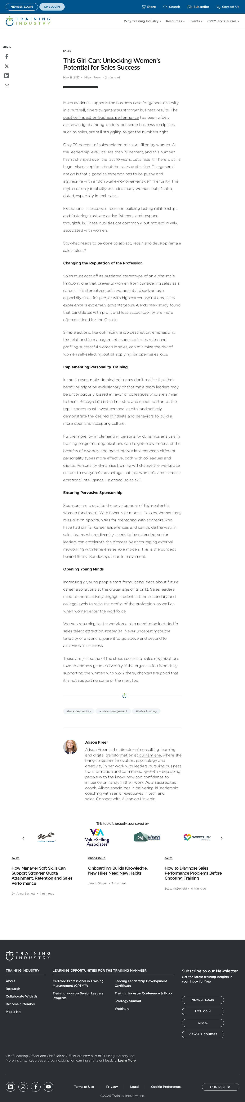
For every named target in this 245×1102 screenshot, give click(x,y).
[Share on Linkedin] (6, 76)
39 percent (83, 145)
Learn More (127, 1060)
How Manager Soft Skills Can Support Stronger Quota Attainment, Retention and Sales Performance (41, 876)
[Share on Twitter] (6, 66)
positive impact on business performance (101, 117)
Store (151, 7)
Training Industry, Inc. (28, 21)
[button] (171, 6)
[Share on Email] (6, 85)
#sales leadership (79, 711)
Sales (67, 50)
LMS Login (52, 6)
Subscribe (201, 7)
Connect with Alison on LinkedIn (125, 799)
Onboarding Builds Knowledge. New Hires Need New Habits (118, 871)
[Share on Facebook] (6, 56)
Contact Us (230, 7)
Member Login (22, 6)
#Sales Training (146, 711)
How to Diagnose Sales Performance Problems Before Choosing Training (193, 873)
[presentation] (24, 838)
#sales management (113, 711)
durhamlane (150, 755)
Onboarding (96, 858)
